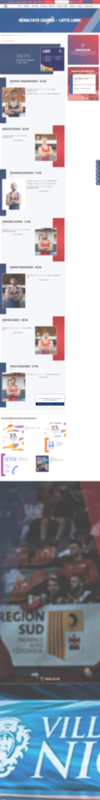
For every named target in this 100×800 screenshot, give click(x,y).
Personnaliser (50, 404)
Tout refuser (40, 404)
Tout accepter (59, 404)
